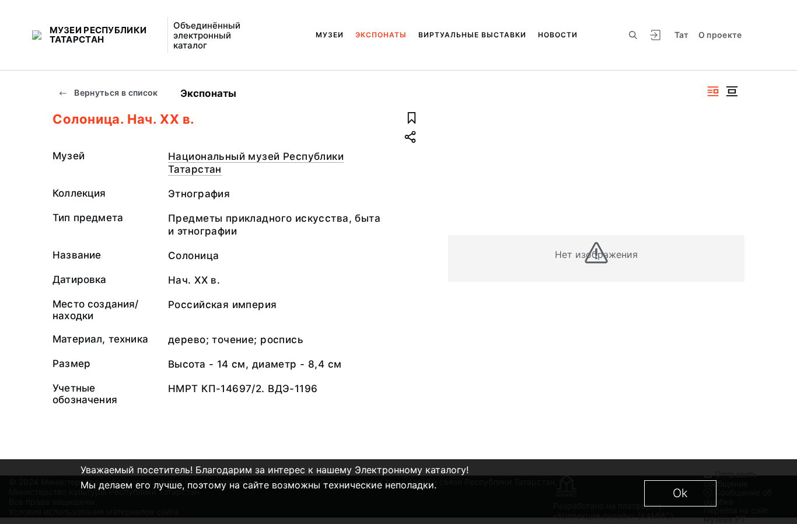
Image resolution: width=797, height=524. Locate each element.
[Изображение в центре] (731, 91)
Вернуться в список (115, 92)
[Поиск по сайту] (633, 35)
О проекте (720, 35)
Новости (558, 34)
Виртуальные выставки (472, 34)
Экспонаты (381, 34)
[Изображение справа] (713, 91)
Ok (680, 493)
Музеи (330, 34)
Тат (681, 35)
